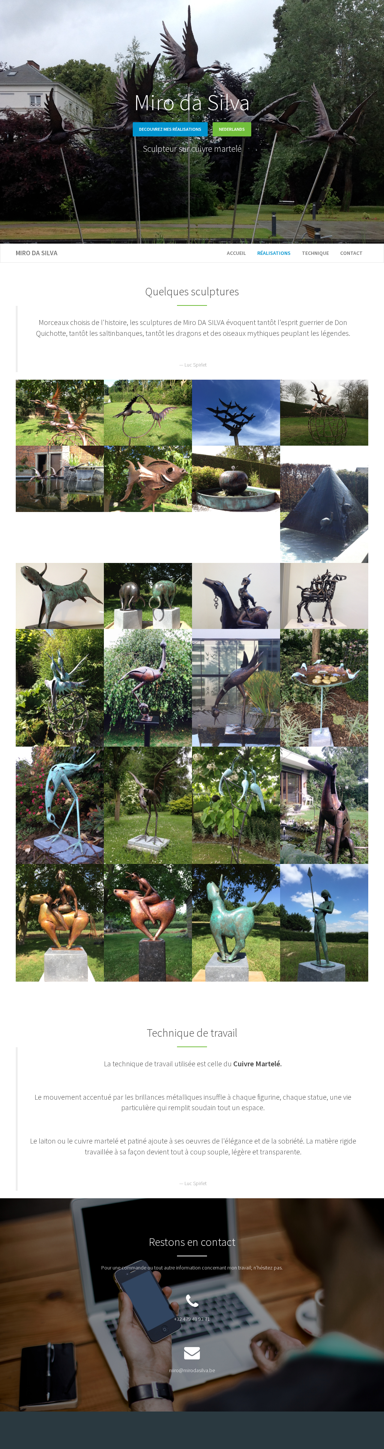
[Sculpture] (60, 412)
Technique (315, 253)
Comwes (253, 1430)
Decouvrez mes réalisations (170, 129)
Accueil (236, 253)
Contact (351, 253)
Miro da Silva (36, 252)
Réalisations (274, 253)
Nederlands (232, 129)
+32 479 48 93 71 (192, 1319)
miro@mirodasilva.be (192, 1370)
